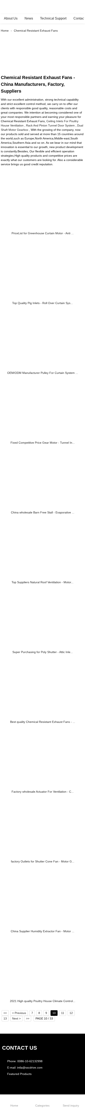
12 (71, 1013)
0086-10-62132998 (29, 1061)
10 (54, 1013)
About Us (11, 18)
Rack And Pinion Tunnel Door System (50, 125)
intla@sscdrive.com (29, 1067)
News (29, 18)
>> (27, 1018)
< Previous (19, 1013)
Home (5, 30)
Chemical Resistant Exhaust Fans (36, 30)
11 (62, 1013)
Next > (16, 1018)
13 (5, 1018)
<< (5, 1013)
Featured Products (19, 1074)
